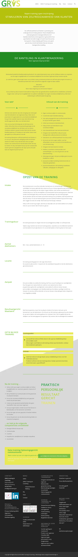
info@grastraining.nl (10, 488)
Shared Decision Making (30, 488)
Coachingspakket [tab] (28, 333)
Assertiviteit (44, 490)
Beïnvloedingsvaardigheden (49, 488)
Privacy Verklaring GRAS (12, 511)
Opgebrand (62, 502)
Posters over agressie (47, 533)
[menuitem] (36, 4)
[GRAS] (11, 4)
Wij (24, 492)
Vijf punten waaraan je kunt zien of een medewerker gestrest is (66, 517)
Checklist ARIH (45, 535)
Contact (25, 498)
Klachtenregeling (9, 517)
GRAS (24, 479)
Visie (24, 495)
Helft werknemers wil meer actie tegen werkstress (65, 506)
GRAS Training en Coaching (28, 482)
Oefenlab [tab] (26, 351)
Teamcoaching (45, 511)
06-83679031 (8, 486)
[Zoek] (74, 4)
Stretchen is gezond (65, 478)
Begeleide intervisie (47, 518)
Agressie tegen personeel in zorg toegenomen (46, 539)
